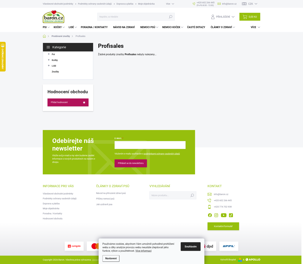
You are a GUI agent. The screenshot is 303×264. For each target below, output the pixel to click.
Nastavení (111, 258)
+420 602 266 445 (223, 200)
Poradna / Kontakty (52, 213)
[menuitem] (46, 27)
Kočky (55, 60)
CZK (250, 3)
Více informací (143, 250)
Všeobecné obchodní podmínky (58, 4)
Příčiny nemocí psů (105, 198)
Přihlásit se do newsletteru (131, 163)
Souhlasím (191, 246)
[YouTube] (223, 214)
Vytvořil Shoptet (228, 259)
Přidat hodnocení (59, 102)
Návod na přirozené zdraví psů (111, 193)
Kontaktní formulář (223, 226)
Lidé (54, 66)
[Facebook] (210, 214)
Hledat (170, 16)
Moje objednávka (146, 4)
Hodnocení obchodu (52, 218)
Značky (55, 71)
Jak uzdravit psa (104, 204)
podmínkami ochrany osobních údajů (162, 153)
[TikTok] (231, 214)
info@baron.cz (221, 194)
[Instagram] (216, 214)
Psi (53, 54)
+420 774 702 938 (223, 206)
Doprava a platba (124, 4)
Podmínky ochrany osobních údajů (95, 4)
